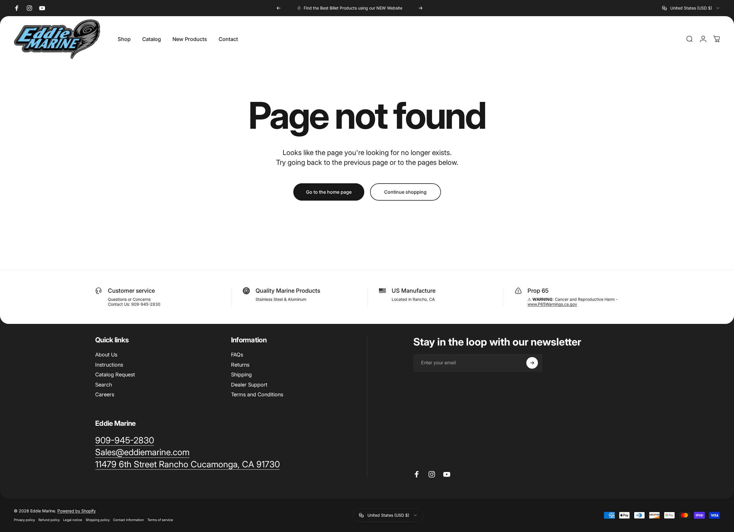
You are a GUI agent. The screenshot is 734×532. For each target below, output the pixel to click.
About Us (106, 355)
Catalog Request (115, 375)
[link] (124, 440)
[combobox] (691, 8)
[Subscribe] (532, 363)
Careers (104, 394)
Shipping (241, 375)
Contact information (128, 520)
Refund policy (49, 520)
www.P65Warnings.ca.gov (552, 304)
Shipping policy (98, 520)
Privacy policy (24, 520)
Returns (240, 365)
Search (103, 385)
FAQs (237, 355)
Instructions (109, 365)
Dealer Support (249, 385)
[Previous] (278, 8)
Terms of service (160, 520)
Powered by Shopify (76, 510)
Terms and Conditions (257, 394)
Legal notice (72, 520)
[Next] (420, 8)
